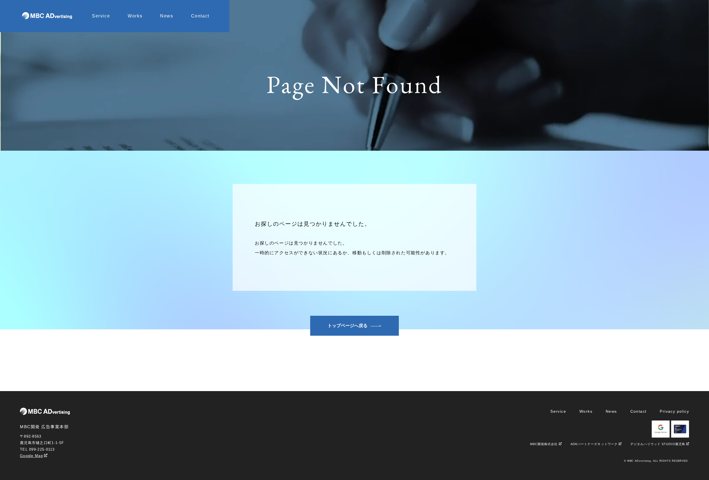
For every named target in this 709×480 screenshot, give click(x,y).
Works (135, 16)
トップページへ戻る (348, 325)
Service (101, 16)
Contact (200, 16)
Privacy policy (674, 411)
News (166, 16)
